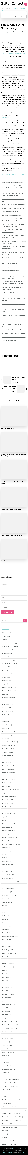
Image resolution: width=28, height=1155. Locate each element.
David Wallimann (6, 766)
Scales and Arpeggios (8, 1028)
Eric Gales (5, 820)
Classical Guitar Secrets (8, 745)
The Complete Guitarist (8, 1083)
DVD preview (5, 776)
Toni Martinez (6, 1093)
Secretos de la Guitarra (8, 1035)
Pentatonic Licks (6, 987)
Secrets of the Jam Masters (9, 1038)
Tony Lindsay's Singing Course (10, 1100)
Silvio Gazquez (6, 1045)
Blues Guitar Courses (7, 701)
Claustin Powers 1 (7, 752)
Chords (4, 728)
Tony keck (5, 1096)
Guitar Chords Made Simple (9, 868)
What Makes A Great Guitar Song (11, 535)
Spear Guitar (5, 1062)
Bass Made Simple (7, 680)
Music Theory (5, 974)
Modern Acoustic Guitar (8, 963)
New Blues (5, 980)
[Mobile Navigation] (25, 4)
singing (4, 1049)
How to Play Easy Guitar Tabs (10, 267)
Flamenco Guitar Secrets (8, 837)
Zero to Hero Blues (7, 1141)
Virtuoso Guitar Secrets (8, 1127)
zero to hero (5, 1137)
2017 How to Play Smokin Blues (11, 633)
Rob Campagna (6, 1011)
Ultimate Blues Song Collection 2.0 (11, 1117)
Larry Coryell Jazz (6, 940)
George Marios (6, 851)
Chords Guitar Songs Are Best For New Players (13, 482)
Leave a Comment (6, 34)
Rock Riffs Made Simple (8, 1021)
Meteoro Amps (6, 960)
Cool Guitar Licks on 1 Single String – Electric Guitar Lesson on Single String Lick (13, 188)
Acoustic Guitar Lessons (8, 646)
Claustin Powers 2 (7, 755)
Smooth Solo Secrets (8, 1052)
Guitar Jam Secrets (7, 878)
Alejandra (4, 657)
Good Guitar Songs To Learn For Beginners (14, 315)
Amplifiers (5, 670)
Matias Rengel (6, 950)
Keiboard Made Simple (8, 933)
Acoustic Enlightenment (8, 643)
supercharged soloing (7, 1069)
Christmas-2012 (6, 735)
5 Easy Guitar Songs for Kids (10, 212)
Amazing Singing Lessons (9, 663)
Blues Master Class (7, 711)
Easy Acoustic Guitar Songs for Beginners (14, 333)
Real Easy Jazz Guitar (8, 1004)
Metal (4, 957)
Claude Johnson (6, 749)
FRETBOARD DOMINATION (10, 844)
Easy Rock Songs (6, 793)
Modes (4, 970)
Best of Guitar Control (8, 691)
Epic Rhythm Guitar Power (9, 813)
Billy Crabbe (5, 694)
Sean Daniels (5, 1032)
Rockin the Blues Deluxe (8, 1025)
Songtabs (4, 1055)
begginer (4, 684)
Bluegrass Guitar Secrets (8, 697)
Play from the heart (7, 994)
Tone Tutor (5, 1090)
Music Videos (5, 977)
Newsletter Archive (7, 984)
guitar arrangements (7, 865)
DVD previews (6, 783)
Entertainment (5, 22)
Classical (4, 738)
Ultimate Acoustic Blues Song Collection (13, 1110)
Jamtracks (4, 916)
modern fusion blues (7, 967)
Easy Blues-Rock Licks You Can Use (11, 790)
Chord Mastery (6, 725)
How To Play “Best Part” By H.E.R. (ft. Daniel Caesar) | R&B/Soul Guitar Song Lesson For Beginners (13, 276)
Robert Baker (5, 1015)
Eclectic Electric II (7, 803)
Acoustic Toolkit (6, 653)
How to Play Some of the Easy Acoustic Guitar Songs (13, 455)
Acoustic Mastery (7, 650)
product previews (6, 1001)
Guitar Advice (5, 861)
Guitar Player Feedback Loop (10, 885)
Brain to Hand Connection (9, 718)
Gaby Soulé (5, 847)
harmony (4, 899)
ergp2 (3, 817)
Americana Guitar (6, 667)
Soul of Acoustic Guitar (8, 1059)
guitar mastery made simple (9, 882)
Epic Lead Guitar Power (8, 810)
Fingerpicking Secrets (7, 834)
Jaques (4, 919)
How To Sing (5, 905)
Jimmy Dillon (5, 926)
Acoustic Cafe (6, 640)
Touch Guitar (5, 1103)
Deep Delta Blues (7, 769)
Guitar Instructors (6, 875)
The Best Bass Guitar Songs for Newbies (13, 337)
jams (3, 912)
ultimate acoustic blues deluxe (10, 1107)
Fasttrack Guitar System (8, 830)
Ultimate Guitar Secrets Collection (11, 1120)
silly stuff (4, 1042)
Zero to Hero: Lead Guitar (9, 1144)
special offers (5, 1066)
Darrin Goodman (6, 762)
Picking (4, 991)
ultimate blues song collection (10, 1113)
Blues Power (5, 715)
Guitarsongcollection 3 (8, 895)
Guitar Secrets (6, 892)
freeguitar (4, 841)
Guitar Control (12, 3)
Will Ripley (5, 1130)
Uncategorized (6, 1124)
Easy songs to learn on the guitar (11, 509)
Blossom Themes (7, 1152)
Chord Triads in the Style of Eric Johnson (13, 204)
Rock (3, 1018)
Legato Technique (7, 946)
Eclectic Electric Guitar (8, 800)
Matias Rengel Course (8, 953)
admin (2, 32)
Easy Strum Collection (8, 796)
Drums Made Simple (7, 772)
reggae (4, 1008)
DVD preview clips (7, 779)
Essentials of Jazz (7, 827)
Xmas (3, 1134)
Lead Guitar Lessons (7, 943)
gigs (3, 854)
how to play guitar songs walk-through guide (13, 53)
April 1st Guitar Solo (7, 428)
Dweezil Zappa (6, 786)
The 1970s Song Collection (9, 1079)
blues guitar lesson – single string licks (13, 208)
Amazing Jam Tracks (7, 660)
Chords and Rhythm (7, 732)
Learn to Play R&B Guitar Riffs (10, 263)
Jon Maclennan (6, 929)
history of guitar (6, 902)
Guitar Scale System (7, 888)
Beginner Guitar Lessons (8, 687)
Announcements (6, 674)
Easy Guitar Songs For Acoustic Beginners (14, 330)
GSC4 (3, 858)
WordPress (22, 1152)
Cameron (4, 721)
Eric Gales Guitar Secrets (8, 824)
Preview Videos (6, 997)
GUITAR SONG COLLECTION (13, 174)
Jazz (3, 922)
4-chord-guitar (6, 636)
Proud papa (4, 561)
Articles (4, 677)
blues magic (5, 708)
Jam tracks (5, 909)
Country (4, 759)
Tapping (4, 1072)
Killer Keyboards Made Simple (10, 936)
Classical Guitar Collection (9, 742)
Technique (5, 1076)
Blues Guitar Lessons (8, 704)
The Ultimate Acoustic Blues (10, 1086)
